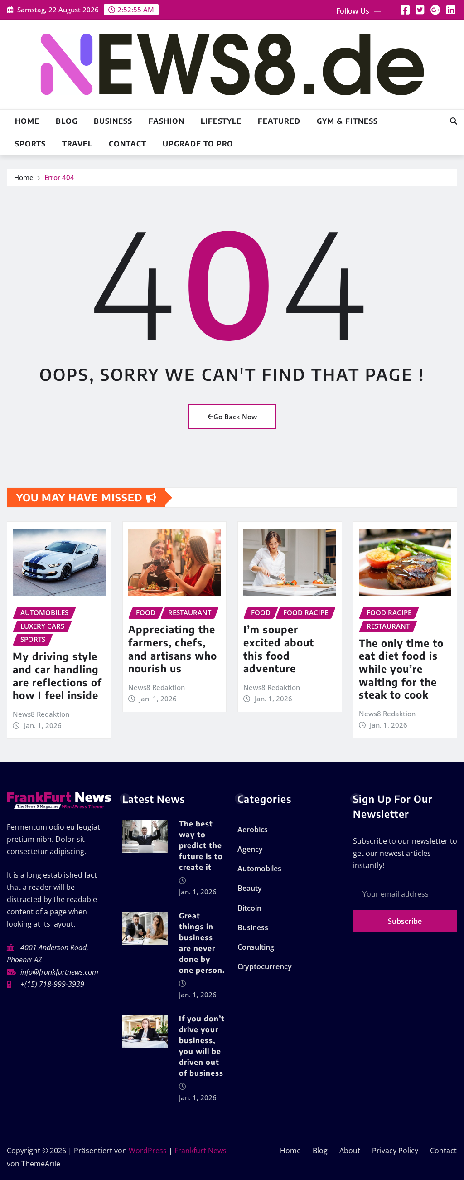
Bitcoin (249, 908)
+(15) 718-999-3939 (52, 984)
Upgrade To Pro (198, 143)
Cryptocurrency (264, 966)
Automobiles (259, 869)
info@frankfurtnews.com (59, 972)
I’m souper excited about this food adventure (278, 649)
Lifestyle (221, 121)
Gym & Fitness (347, 121)
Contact (127, 143)
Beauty (249, 888)
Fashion (166, 121)
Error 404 (59, 177)
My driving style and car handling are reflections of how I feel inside (57, 675)
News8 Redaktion (41, 714)
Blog (66, 121)
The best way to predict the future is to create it (201, 845)
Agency (250, 849)
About (349, 1151)
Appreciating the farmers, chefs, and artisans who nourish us (172, 649)
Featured (279, 121)
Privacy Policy (395, 1151)
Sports (30, 143)
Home (27, 121)
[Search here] (453, 121)
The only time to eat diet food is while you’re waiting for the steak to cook (401, 668)
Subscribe (405, 921)
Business (113, 121)
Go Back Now (235, 416)
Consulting (255, 947)
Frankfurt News (200, 1151)
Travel (77, 143)
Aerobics (252, 830)
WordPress (148, 1151)
